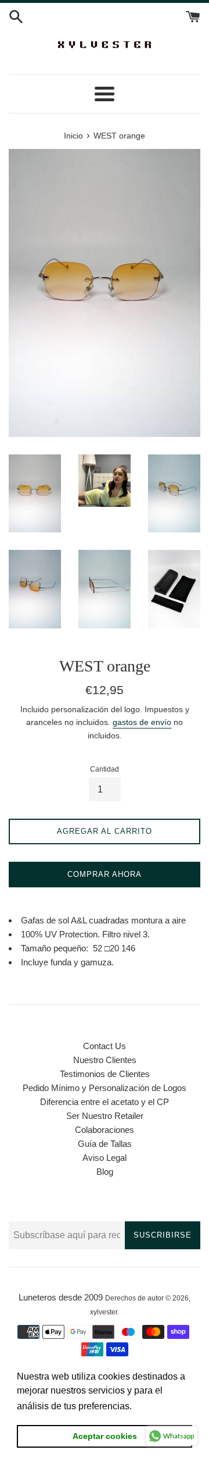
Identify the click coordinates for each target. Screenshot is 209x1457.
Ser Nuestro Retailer (104, 1116)
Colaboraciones (104, 1130)
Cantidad (104, 769)
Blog (104, 1172)
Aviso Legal (104, 1158)
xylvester (103, 1312)
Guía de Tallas (105, 1144)
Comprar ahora (104, 874)
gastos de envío (142, 722)
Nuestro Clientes (104, 1060)
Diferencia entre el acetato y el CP (104, 1102)
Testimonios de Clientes (105, 1074)
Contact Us (104, 1046)
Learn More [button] (159, 1406)
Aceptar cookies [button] (105, 1436)
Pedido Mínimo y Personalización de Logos (104, 1088)
